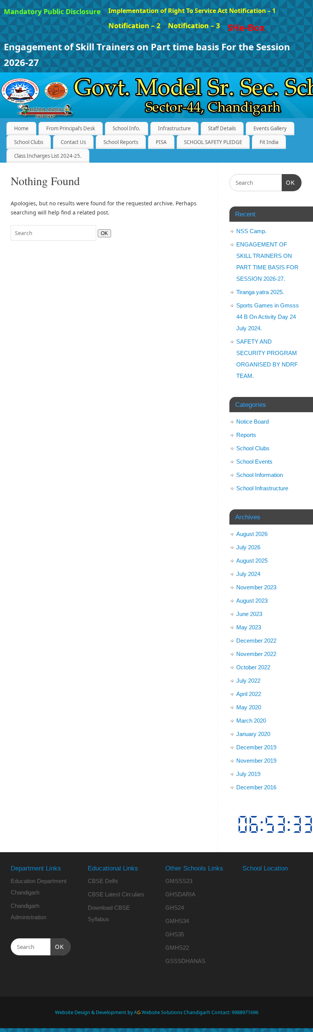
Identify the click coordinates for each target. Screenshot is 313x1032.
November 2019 (256, 760)
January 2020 (253, 734)
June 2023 (249, 614)
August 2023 (252, 600)
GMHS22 (177, 947)
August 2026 (252, 534)
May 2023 (248, 627)
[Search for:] (54, 233)
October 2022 (253, 667)
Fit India (269, 142)
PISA (161, 142)
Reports (246, 435)
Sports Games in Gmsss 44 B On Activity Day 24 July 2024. (267, 316)
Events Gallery (270, 128)
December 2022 (256, 640)
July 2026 (248, 547)
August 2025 (252, 560)
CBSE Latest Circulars (116, 894)
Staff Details (222, 128)
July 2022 (248, 680)
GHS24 (174, 907)
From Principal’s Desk (70, 128)
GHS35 (174, 934)
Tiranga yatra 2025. (260, 292)
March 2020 (251, 720)
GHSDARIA (180, 894)
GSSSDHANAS (185, 961)
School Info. (126, 128)
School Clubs (28, 142)
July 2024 (248, 574)
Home (21, 128)
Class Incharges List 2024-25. (48, 155)
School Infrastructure (262, 488)
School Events (254, 461)
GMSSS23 (178, 881)
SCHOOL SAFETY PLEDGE (213, 142)
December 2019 (256, 747)
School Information (259, 475)
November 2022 (256, 654)
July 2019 (248, 774)
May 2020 (248, 707)
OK (103, 233)
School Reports (120, 142)
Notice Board (252, 421)
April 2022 (248, 694)
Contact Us (73, 142)
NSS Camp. (251, 231)
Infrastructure (174, 128)
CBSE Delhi (103, 881)
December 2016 (256, 787)
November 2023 (256, 587)
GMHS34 (177, 921)
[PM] (265, 824)
